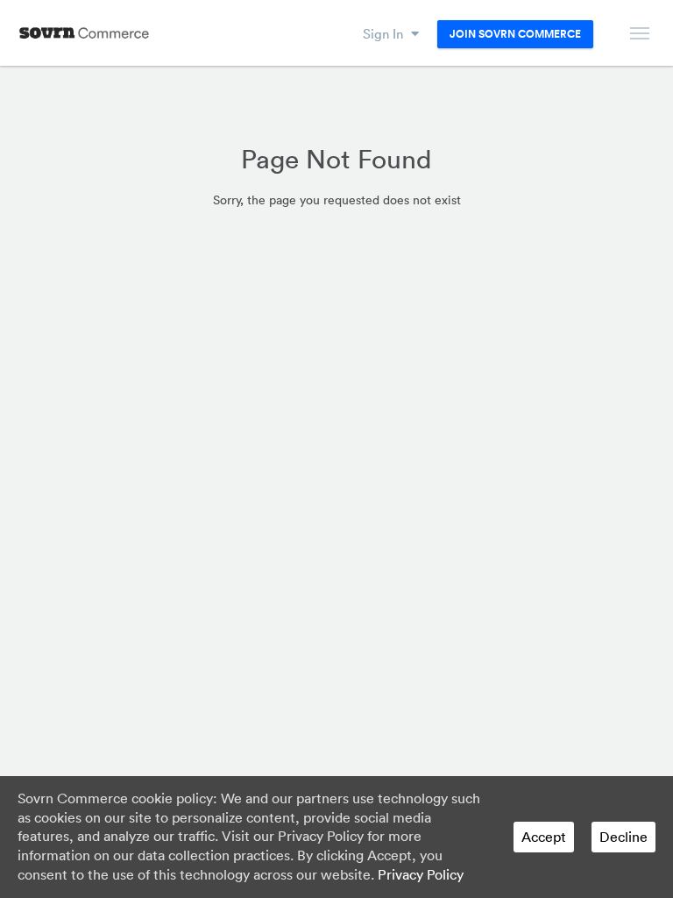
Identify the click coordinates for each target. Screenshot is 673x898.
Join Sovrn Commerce (515, 34)
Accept (543, 836)
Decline (623, 836)
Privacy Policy (421, 874)
